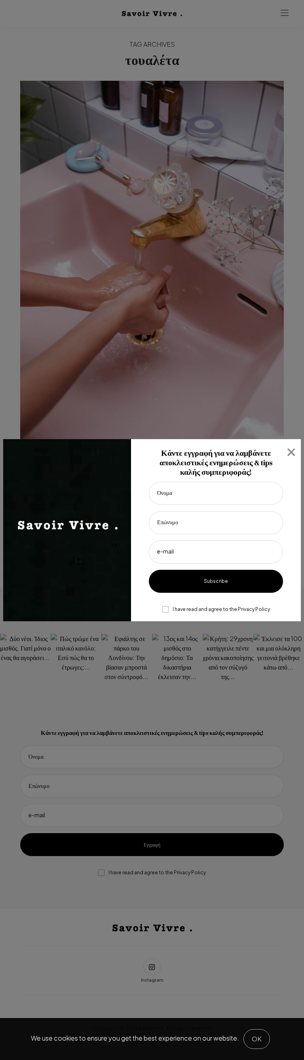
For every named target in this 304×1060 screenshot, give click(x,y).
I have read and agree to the (221, 609)
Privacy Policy (254, 609)
